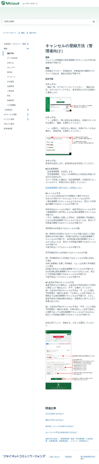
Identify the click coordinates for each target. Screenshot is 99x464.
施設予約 (32, 33)
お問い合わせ (55, 457)
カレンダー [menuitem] (11, 67)
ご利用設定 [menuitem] (8, 110)
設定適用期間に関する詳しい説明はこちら (64, 187)
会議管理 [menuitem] (10, 86)
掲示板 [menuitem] (9, 72)
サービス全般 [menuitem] (9, 119)
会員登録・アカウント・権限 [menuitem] (15, 44)
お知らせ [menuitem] (10, 63)
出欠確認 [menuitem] (10, 81)
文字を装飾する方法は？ (55, 414)
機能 (23, 33)
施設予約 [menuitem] (10, 53)
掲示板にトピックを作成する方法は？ (60, 426)
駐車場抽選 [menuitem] (8, 129)
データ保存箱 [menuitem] (12, 58)
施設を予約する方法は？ (55, 420)
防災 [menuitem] (9, 96)
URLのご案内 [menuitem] (9, 124)
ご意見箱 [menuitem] (10, 91)
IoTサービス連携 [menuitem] (10, 114)
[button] (28, 44)
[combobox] (47, 21)
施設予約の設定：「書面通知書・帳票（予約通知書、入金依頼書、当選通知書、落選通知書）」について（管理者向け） (69, 439)
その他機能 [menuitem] (11, 105)
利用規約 (68, 457)
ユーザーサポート (30, 3)
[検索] (94, 21)
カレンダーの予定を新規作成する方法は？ (62, 432)
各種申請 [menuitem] (10, 100)
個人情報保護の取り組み (88, 458)
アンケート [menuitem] (11, 77)
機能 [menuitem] (5, 49)
